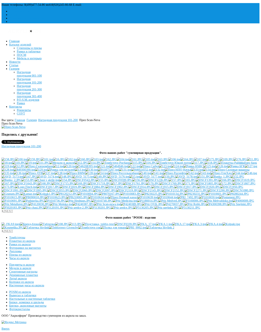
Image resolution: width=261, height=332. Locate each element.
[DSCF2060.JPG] (81, 190)
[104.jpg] (123, 159)
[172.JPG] (226, 183)
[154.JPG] (66, 180)
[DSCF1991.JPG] (13, 190)
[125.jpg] (209, 166)
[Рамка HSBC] (193, 166)
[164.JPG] (187, 159)
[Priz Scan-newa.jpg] (107, 204)
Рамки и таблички (29, 51)
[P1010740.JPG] (102, 200)
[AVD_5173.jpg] (12, 176)
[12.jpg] (58, 166)
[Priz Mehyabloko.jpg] (218, 200)
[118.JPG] (211, 162)
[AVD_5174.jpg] (48, 176)
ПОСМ (21, 55)
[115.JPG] (136, 162)
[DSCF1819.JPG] (71, 187)
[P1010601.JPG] (216, 193)
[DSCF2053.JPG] (58, 190)
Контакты (15, 106)
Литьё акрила (18, 278)
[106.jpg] (174, 159)
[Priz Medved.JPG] (170, 200)
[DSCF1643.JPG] (26, 183)
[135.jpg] (8, 173)
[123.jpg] (165, 166)
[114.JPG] (94, 162)
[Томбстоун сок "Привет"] (89, 227)
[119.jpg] (8, 166)
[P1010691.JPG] (12, 200)
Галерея (14, 68)
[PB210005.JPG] (77, 197)
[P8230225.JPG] (152, 193)
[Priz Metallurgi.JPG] (15, 204)
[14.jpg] (102, 173)
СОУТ (21, 113)
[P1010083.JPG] (131, 193)
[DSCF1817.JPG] (48, 187)
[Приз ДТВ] (34, 173)
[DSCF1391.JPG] (207, 180)
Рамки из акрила (20, 244)
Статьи (13, 65)
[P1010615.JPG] (12, 197)
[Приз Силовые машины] (232, 169)
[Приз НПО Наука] (178, 169)
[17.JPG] (117, 183)
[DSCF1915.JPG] (163, 187)
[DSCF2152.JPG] (173, 190)
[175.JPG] (213, 159)
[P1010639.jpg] (148, 197)
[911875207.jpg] (108, 169)
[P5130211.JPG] (189, 207)
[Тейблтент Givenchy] (63, 227)
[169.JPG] (81, 183)
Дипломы (15, 251)
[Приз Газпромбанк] (39, 166)
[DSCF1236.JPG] (157, 180)
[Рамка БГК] (236, 166)
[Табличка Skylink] (36, 227)
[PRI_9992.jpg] (136, 227)
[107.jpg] (200, 159)
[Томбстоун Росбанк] (115, 162)
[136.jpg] (20, 173)
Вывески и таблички (22, 295)
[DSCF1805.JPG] (207, 183)
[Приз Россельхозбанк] (123, 173)
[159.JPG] (34, 159)
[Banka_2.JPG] (11, 180)
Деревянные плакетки (23, 275)
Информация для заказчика (27, 18)
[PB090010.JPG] (34, 197)
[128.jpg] (8, 169)
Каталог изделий (20, 44)
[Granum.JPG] (11, 193)
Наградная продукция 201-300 (29, 87)
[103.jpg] (97, 159)
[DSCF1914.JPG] (140, 187)
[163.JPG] (161, 159)
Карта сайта (17, 21)
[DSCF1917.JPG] (185, 187)
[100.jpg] (21, 159)
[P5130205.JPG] (144, 207)
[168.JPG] (45, 183)
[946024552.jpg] (142, 169)
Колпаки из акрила (21, 282)
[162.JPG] (110, 159)
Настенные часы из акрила (26, 285)
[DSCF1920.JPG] (208, 187)
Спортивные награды (23, 271)
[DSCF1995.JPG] (35, 190)
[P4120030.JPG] (39, 204)
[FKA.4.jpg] (214, 224)
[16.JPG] (59, 159)
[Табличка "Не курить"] (47, 224)
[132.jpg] (159, 169)
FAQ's (13, 14)
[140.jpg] (145, 173)
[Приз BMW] (76, 173)
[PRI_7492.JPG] (188, 197)
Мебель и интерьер (29, 58)
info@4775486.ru (93, 4)
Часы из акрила (19, 258)
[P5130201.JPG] (100, 207)
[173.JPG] (8, 187)
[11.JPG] (253, 159)
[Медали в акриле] (62, 162)
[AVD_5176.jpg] (118, 176)
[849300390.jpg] (24, 169)
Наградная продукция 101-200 (29, 80)
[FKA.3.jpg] (198, 224)
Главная (14, 41)
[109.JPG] (226, 159)
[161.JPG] (136, 159)
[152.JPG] (237, 176)
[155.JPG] (102, 180)
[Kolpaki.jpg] (231, 224)
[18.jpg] (7, 162)
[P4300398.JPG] (216, 204)
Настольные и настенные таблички (32, 298)
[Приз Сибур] (149, 166)
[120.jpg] (70, 166)
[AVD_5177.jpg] (151, 176)
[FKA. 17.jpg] (147, 224)
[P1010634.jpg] (98, 197)
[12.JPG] (20, 166)
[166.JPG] (225, 180)
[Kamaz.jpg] (28, 193)
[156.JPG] (139, 180)
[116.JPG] (150, 162)
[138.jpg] (61, 173)
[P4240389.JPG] (131, 204)
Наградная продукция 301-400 (29, 94)
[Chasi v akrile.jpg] (47, 180)
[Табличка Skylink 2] (160, 227)
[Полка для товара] (113, 227)
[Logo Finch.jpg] (26, 187)
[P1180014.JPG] (147, 200)
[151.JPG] (204, 176)
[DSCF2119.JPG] (127, 190)
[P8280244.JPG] (238, 193)
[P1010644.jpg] (168, 197)
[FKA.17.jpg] (181, 224)
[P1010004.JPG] (88, 193)
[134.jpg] (209, 169)
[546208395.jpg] (86, 166)
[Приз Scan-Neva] (13, 127)
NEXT (9, 211)
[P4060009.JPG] (243, 200)
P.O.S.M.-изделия (28, 99)
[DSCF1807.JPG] (244, 183)
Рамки (21, 103)
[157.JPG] (175, 180)
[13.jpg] (80, 169)
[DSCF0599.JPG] (120, 180)
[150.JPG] (168, 176)
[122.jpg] (134, 166)
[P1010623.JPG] (55, 197)
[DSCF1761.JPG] (134, 183)
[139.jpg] (91, 173)
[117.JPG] (198, 162)
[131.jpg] (125, 169)
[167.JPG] (8, 183)
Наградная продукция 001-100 (29, 73)
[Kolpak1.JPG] (46, 193)
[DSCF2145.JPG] (150, 190)
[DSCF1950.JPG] (231, 187)
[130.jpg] (92, 169)
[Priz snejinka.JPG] (167, 207)
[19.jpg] (31, 162)
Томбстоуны (17, 237)
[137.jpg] (49, 173)
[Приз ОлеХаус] (222, 173)
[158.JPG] (8, 159)
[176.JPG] (240, 159)
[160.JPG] (84, 159)
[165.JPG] (189, 180)
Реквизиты (24, 110)
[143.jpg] (204, 173)
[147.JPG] (30, 176)
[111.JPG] (42, 162)
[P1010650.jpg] (209, 197)
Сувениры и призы (29, 48)
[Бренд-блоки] (30, 224)
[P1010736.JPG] (55, 200)
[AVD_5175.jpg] (83, 176)
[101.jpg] (47, 159)
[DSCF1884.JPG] (94, 187)
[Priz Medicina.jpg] (125, 200)
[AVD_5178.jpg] (186, 176)
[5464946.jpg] (119, 166)
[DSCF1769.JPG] (171, 183)
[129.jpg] (41, 169)
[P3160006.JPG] (193, 200)
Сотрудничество (20, 11)
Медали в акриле (20, 268)
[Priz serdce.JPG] (122, 207)
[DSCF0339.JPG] (126, 224)
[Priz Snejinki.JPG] (239, 204)
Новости (14, 61)
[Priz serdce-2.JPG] (77, 207)
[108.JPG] (62, 224)
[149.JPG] (101, 176)
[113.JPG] (75, 224)
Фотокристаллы (19, 309)
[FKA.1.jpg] (164, 224)
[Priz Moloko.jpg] (61, 204)
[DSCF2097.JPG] (104, 190)
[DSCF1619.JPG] (243, 180)
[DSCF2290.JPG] (219, 190)
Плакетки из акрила (22, 241)
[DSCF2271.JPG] (196, 190)
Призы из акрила (20, 254)
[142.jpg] (192, 173)
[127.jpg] (251, 166)
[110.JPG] (19, 162)
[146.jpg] (251, 173)
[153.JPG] (28, 180)
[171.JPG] (189, 183)
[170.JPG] (153, 183)
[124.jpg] (177, 166)
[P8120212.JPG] (67, 193)
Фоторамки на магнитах (25, 247)
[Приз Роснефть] (174, 173)
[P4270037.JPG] (174, 204)
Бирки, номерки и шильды (26, 302)
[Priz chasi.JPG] (33, 207)
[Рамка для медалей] (61, 169)
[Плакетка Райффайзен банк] (237, 162)
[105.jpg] (149, 159)
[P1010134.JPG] (174, 193)
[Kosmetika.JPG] (13, 227)
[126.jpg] (222, 166)
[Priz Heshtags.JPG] (78, 200)
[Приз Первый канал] (123, 197)
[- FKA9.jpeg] (11, 224)
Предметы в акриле (22, 264)
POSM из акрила (20, 291)
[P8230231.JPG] (195, 193)
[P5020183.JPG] (12, 207)
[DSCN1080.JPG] (242, 190)
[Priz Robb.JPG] (195, 204)
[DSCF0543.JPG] (84, 180)
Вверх (6, 328)
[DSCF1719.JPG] (99, 183)
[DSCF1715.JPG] (63, 183)
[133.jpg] (197, 169)
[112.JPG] (81, 162)
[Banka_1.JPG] (221, 176)
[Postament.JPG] (230, 197)
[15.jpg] (134, 176)
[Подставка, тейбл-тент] (98, 224)
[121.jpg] (103, 166)
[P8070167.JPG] (109, 193)
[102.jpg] (71, 159)
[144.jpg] (239, 173)
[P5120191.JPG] (54, 207)
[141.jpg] (157, 173)
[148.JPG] (65, 176)
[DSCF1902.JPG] (117, 187)
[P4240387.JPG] (83, 204)
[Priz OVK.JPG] (152, 204)
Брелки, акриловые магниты (27, 305)
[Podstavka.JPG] (33, 200)
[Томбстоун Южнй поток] (174, 162)
